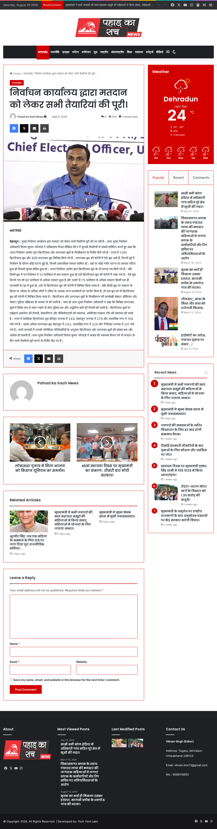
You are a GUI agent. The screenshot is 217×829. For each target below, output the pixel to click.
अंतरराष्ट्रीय (117, 52)
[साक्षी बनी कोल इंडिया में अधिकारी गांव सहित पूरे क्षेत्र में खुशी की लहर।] (166, 199)
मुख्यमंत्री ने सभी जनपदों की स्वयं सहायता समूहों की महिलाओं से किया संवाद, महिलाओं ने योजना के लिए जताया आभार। (73, 520)
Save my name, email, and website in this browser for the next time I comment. (66, 679)
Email (14, 661)
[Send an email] (45, 116)
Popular (158, 178)
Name (15, 643)
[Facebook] (14, 128)
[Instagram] (21, 768)
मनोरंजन (86, 52)
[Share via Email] (34, 128)
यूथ (95, 52)
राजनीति (55, 52)
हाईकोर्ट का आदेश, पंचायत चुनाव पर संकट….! (193, 339)
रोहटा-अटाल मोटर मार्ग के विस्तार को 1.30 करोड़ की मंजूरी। (194, 493)
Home (16, 73)
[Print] (44, 128)
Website (81, 661)
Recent (178, 178)
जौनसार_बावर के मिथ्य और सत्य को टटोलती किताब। (193, 303)
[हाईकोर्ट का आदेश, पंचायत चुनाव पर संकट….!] (166, 341)
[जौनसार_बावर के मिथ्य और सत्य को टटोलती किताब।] (166, 313)
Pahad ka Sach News (30, 116)
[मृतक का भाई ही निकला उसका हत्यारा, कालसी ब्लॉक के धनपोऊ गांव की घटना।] (166, 276)
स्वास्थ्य (139, 52)
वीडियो (159, 52)
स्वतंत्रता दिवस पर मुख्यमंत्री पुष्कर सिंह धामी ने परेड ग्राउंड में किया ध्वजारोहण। (184, 470)
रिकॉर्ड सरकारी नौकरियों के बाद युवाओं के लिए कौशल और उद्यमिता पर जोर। (184, 450)
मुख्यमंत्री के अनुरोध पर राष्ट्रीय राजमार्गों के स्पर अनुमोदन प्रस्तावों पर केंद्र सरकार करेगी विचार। (184, 515)
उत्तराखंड (43, 52)
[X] (24, 128)
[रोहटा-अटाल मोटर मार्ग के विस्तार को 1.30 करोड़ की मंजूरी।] (166, 492)
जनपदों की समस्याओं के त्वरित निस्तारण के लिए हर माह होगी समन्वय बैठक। (181, 429)
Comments (201, 178)
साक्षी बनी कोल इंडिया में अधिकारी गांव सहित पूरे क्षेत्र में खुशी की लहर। (193, 200)
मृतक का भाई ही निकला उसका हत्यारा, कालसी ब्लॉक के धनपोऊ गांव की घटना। (192, 279)
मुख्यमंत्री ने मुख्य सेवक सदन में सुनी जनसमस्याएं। (90, 5)
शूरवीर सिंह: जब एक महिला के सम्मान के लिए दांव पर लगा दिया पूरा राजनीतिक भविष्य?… (28, 542)
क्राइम (65, 52)
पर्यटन (75, 52)
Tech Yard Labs (88, 821)
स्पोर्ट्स (149, 52)
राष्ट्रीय (104, 52)
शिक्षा (129, 52)
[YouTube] (15, 768)
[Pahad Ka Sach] (108, 27)
